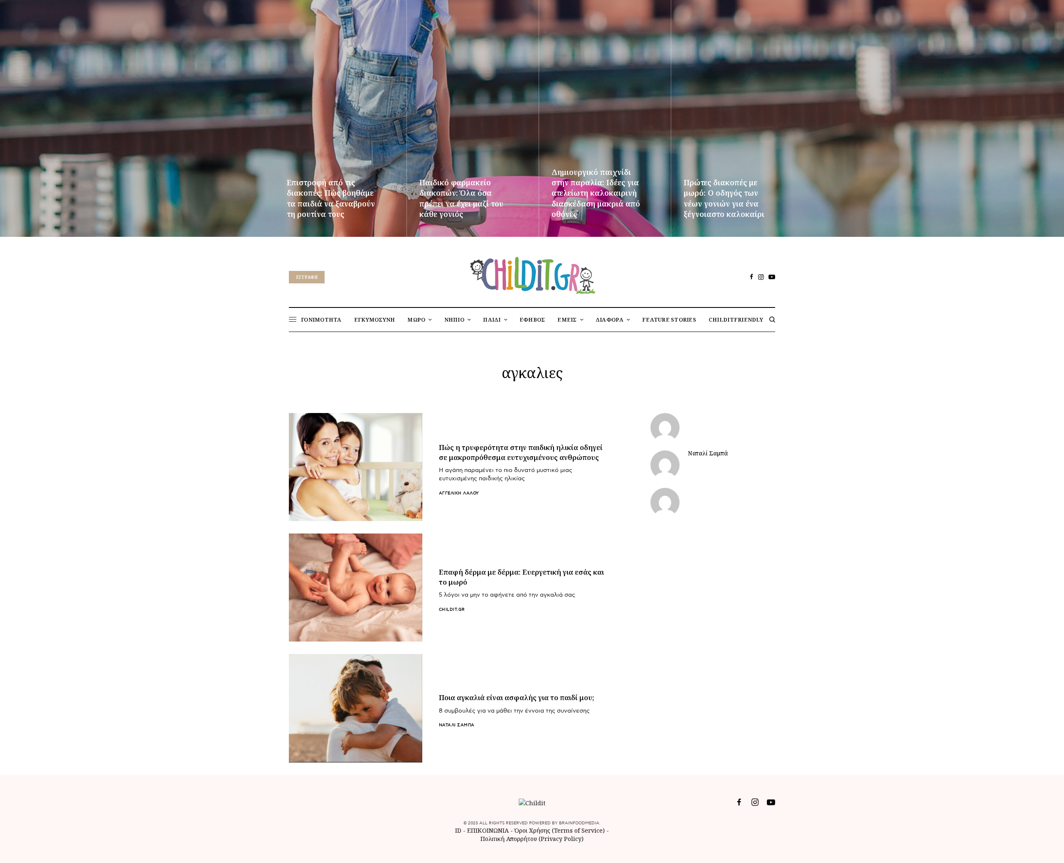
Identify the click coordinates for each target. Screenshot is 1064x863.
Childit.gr (452, 609)
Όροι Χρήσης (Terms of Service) (560, 830)
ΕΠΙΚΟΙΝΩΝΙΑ (488, 830)
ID (458, 830)
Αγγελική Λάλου (459, 493)
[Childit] (532, 274)
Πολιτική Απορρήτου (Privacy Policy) (532, 839)
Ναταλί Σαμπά (457, 725)
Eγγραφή (307, 277)
